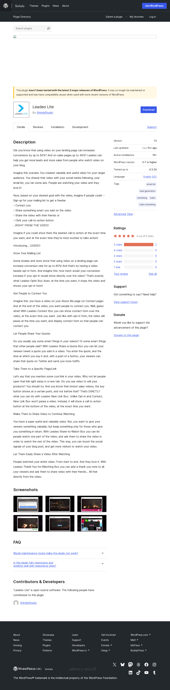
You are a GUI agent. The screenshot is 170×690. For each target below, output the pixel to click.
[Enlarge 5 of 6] (70, 519)
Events (105, 640)
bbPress (137, 645)
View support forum (126, 302)
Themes (47, 640)
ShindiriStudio (45, 112)
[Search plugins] (48, 28)
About (16, 634)
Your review (121, 273)
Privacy (17, 650)
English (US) (150, 176)
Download (149, 109)
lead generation (147, 191)
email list (151, 184)
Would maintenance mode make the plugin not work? (45, 553)
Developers (78, 645)
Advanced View (123, 214)
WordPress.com (141, 634)
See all (153, 273)
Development (80, 127)
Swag (105, 650)
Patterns (47, 650)
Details (21, 127)
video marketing (147, 204)
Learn (75, 634)
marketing (142, 198)
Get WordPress (154, 5)
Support (152, 127)
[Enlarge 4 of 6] (38, 519)
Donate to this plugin (126, 335)
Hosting (17, 645)
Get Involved (108, 634)
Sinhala (49, 669)
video (152, 198)
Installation (57, 127)
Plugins (46, 645)
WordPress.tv (81, 650)
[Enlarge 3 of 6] (102, 500)
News (16, 640)
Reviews (38, 127)
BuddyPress (139, 650)
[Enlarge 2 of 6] (70, 500)
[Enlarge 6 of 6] (102, 519)
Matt (134, 640)
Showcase (48, 634)
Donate (106, 645)
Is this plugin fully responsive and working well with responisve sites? (34, 564)
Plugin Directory (22, 16)
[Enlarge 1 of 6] (38, 500)
